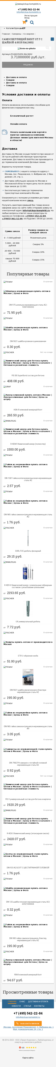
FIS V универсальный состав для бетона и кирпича (28, 799)
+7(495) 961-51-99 (12, 219)
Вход (26, 18)
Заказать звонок (29, 1023)
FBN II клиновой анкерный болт (28, 975)
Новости (16, 1006)
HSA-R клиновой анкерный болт (28, 410)
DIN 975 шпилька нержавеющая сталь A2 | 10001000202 (28, 306)
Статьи (27, 1006)
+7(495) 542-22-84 (35, 216)
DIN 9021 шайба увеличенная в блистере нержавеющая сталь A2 (28, 691)
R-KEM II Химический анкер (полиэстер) (28, 444)
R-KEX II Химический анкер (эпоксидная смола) (28, 833)
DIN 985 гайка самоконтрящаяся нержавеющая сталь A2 (28, 515)
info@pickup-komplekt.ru (29, 12)
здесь (30, 200)
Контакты (39, 1006)
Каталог (10, 28)
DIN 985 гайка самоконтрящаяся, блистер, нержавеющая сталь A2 (28, 939)
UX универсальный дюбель (28, 621)
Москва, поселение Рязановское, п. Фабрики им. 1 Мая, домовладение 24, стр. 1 (28, 1028)
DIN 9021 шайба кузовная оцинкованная (28, 341)
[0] (24, 23)
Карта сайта (28, 1058)
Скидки (10, 80)
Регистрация (30, 16)
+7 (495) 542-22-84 (29, 9)
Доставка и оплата (16, 77)
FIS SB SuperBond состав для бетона (28, 375)
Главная (12, 1001)
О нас (22, 1001)
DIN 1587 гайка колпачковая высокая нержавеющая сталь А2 (28, 479)
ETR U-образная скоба (28, 656)
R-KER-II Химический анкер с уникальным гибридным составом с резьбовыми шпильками (28, 586)
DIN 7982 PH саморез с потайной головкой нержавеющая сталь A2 (28, 764)
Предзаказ (28, 65)
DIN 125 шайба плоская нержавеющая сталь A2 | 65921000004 (28, 903)
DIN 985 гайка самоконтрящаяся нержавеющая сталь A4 (28, 727)
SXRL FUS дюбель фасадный (28, 551)
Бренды (18, 28)
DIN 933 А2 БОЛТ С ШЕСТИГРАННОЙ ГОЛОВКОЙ (28, 868)
